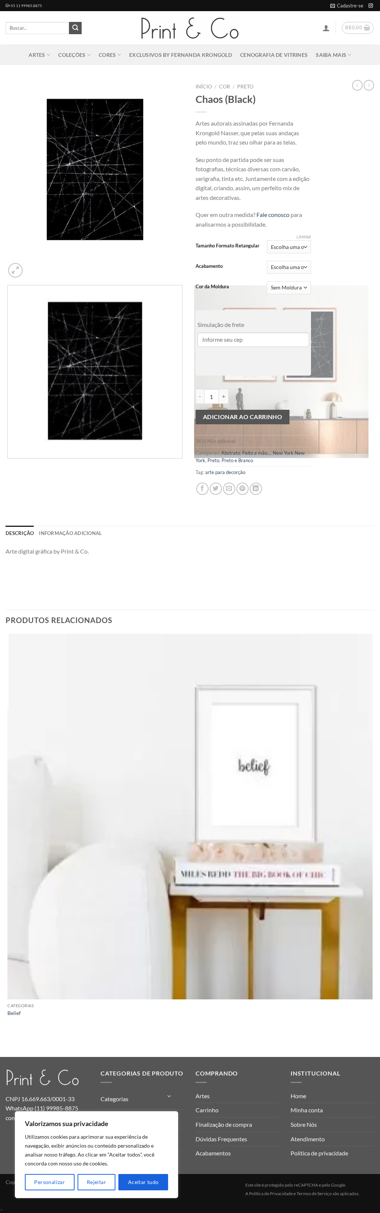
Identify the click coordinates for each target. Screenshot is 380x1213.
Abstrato (230, 453)
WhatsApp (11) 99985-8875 (42, 1108)
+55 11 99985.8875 (25, 6)
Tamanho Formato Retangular (227, 246)
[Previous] (9, 465)
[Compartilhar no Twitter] (216, 489)
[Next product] (357, 85)
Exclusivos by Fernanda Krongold (180, 55)
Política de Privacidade (271, 1193)
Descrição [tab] (20, 533)
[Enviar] (75, 28)
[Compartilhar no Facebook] (202, 489)
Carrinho (207, 1109)
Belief (14, 1013)
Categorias (114, 1098)
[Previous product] (369, 85)
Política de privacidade (319, 1153)
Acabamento (209, 266)
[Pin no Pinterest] (242, 489)
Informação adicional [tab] (70, 533)
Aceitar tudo (143, 1182)
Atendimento (308, 1138)
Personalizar (49, 1182)
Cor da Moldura (212, 286)
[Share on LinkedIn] (256, 489)
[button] (346, 5)
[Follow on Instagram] (370, 6)
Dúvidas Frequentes (221, 1138)
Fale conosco (272, 214)
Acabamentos (213, 1153)
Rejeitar (96, 1182)
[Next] (33, 266)
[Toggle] (169, 1096)
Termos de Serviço (314, 1193)
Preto (245, 87)
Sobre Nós (304, 1124)
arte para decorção (225, 472)
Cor (224, 87)
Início (204, 87)
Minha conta (307, 1109)
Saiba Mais (331, 55)
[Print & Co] (190, 28)
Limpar (304, 236)
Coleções (71, 55)
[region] (96, 1154)
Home (298, 1095)
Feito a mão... (256, 453)
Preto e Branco (237, 460)
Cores (107, 55)
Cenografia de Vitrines (274, 55)
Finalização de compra (224, 1124)
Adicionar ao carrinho (242, 416)
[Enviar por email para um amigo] (229, 489)
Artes (37, 55)
